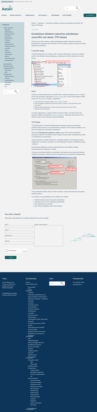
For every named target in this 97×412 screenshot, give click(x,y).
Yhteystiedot (67, 15)
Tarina (29, 289)
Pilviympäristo (9, 60)
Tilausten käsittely (33, 309)
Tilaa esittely (32, 357)
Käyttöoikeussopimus (34, 345)
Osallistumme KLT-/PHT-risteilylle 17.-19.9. (23, 1)
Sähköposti (9, 235)
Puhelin (7, 241)
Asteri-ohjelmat (8, 28)
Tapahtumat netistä (36, 386)
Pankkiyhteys (9, 38)
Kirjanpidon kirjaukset (36, 372)
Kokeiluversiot (32, 355)
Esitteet (30, 349)
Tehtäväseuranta (10, 46)
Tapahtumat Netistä (58, 115)
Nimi (7, 224)
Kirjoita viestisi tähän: (41, 224)
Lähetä (10, 257)
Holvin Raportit (59, 102)
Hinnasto (31, 353)
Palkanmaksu (9, 32)
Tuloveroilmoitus (10, 58)
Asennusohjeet (32, 329)
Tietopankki (55, 15)
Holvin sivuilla (58, 97)
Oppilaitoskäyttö (33, 341)
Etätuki (30, 325)
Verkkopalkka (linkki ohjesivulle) (38, 319)
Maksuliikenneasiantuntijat (36, 327)
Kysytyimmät (7, 74)
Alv (6, 86)
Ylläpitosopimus (33, 351)
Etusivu (4, 15)
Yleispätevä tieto (9, 68)
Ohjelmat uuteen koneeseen (36, 331)
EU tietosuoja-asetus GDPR (36, 323)
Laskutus (7, 48)
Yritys (7, 230)
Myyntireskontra (9, 34)
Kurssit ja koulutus (33, 347)
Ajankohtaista (8, 64)
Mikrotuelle (8, 70)
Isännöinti (8, 36)
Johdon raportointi (35, 403)
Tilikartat (30, 293)
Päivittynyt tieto (8, 66)
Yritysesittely (31, 287)
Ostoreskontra (9, 44)
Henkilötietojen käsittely (9, 293)
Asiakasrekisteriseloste (9, 295)
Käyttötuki (31, 335)
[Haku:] (72, 8)
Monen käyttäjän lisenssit (36, 343)
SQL (6, 72)
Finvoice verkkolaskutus (37, 374)
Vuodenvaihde (9, 76)
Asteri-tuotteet (15, 15)
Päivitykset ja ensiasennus (36, 333)
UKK (29, 338)
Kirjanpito (7, 30)
